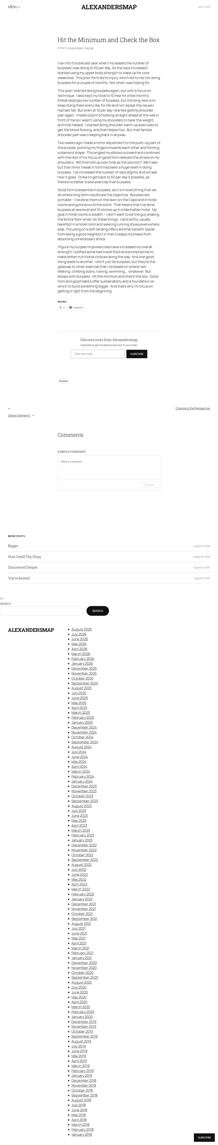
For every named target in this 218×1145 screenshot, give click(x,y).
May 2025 (78, 702)
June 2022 (79, 874)
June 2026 (79, 639)
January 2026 (82, 663)
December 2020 (84, 962)
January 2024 (82, 781)
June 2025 (79, 698)
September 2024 (84, 742)
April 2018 (79, 1119)
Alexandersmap (109, 7)
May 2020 (78, 997)
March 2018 (80, 1124)
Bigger (13, 546)
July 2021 (78, 928)
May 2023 (78, 820)
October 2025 (82, 678)
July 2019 (78, 1046)
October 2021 (82, 913)
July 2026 (78, 634)
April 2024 (79, 766)
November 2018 (83, 1085)
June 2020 (79, 992)
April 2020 (79, 1002)
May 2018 (78, 1115)
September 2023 (84, 801)
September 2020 (84, 977)
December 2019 (83, 1021)
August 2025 (81, 688)
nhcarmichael (75, 47)
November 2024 (84, 732)
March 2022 (80, 889)
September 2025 (84, 683)
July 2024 (78, 752)
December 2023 (84, 786)
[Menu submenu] (19, 7)
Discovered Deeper (23, 567)
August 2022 (81, 864)
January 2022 (82, 899)
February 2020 (82, 1011)
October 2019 (82, 1031)
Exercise (89, 47)
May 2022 (78, 879)
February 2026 (82, 658)
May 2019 (78, 1056)
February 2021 (82, 953)
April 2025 (79, 707)
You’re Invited (19, 578)
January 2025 (82, 722)
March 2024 (80, 771)
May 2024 (78, 761)
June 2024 (79, 756)
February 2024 (82, 776)
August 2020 (81, 982)
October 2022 (82, 855)
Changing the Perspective (193, 408)
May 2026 (79, 644)
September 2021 (84, 918)
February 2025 (82, 717)
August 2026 (81, 629)
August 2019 (81, 1041)
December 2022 (84, 845)
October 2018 (82, 1090)
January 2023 (82, 840)
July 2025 (78, 693)
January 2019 (81, 1075)
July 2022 (78, 869)
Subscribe (136, 354)
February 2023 (82, 835)
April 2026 (79, 648)
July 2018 (78, 1105)
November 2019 (83, 1026)
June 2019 (79, 1051)
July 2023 (78, 810)
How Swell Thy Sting (24, 557)
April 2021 (78, 943)
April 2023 (79, 825)
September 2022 (84, 859)
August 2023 (81, 806)
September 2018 (84, 1095)
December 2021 (83, 904)
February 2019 (82, 1070)
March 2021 (80, 948)
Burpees (63, 381)
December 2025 (84, 668)
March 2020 (80, 1007)
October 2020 (82, 972)
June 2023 (79, 815)
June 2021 (79, 933)
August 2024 (81, 747)
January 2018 (81, 1134)
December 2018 (83, 1080)
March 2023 (80, 830)
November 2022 (84, 850)
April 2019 (79, 1061)
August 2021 (81, 923)
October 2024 (82, 737)
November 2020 (84, 967)
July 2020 (78, 987)
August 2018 (81, 1100)
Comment (149, 485)
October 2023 (82, 796)
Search (5, 604)
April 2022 (79, 884)
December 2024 (84, 727)
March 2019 (80, 1065)
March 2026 (80, 653)
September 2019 (84, 1036)
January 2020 (82, 1016)
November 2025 (84, 673)
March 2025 (80, 712)
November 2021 (83, 908)
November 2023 (84, 791)
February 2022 (82, 894)
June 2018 (79, 1110)
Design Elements (19, 415)
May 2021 (78, 938)
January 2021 (81, 957)
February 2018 (82, 1129)
